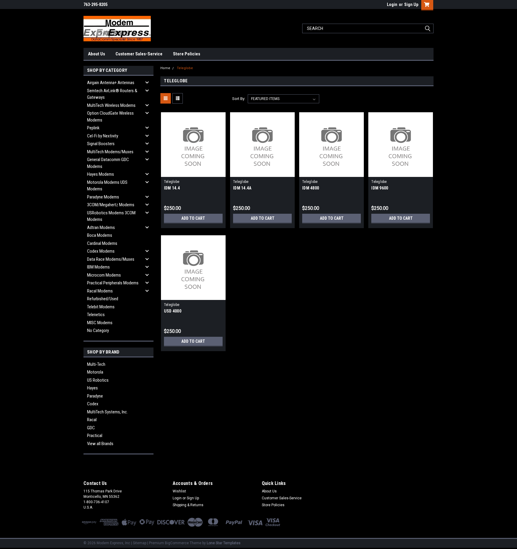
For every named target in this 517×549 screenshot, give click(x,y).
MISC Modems (99, 322)
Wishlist (179, 491)
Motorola (95, 372)
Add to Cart (193, 218)
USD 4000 (172, 311)
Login (392, 4)
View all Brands (100, 443)
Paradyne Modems (103, 197)
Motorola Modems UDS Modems (107, 186)
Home (165, 68)
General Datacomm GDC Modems (108, 163)
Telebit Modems (101, 307)
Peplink (93, 128)
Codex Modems (101, 251)
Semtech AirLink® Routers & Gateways (112, 94)
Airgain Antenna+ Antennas (110, 82)
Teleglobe (185, 68)
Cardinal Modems (102, 243)
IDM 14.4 (172, 188)
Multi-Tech (96, 364)
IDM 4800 (310, 188)
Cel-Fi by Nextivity (102, 136)
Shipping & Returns (188, 505)
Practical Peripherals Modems (113, 283)
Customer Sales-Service (138, 54)
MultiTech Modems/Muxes (110, 151)
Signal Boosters (101, 143)
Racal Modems (100, 291)
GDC (91, 427)
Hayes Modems (100, 174)
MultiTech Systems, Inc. (107, 412)
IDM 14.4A (242, 188)
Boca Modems (99, 235)
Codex (92, 404)
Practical (94, 435)
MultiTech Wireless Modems (111, 105)
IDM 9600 (379, 188)
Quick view (193, 172)
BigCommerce (177, 543)
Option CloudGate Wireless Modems (110, 116)
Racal (92, 419)
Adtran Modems (101, 227)
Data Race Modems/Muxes (110, 259)
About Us (96, 54)
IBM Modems (98, 267)
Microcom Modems (104, 275)
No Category (98, 330)
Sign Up (411, 4)
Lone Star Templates (224, 543)
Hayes (92, 388)
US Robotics (98, 380)
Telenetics (96, 314)
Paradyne (95, 396)
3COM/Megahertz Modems (110, 204)
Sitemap (139, 543)
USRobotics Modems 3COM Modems (111, 216)
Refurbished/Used (102, 298)
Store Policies (186, 54)
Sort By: (238, 98)
